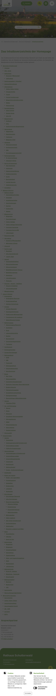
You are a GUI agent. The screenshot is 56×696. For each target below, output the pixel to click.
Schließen (28, 693)
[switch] (35, 688)
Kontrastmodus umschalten (42, 687)
